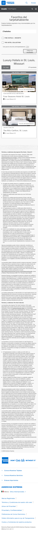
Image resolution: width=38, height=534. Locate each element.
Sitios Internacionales (17, 492)
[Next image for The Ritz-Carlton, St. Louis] (34, 117)
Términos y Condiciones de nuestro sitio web (17, 502)
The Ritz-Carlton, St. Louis (15, 130)
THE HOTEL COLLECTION (13, 42)
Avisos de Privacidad (9, 506)
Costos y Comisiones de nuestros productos (17, 522)
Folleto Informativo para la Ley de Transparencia (18, 518)
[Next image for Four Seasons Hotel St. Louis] (34, 83)
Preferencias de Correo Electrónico (13, 514)
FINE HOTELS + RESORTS (13, 38)
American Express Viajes (18, 308)
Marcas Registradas (8, 498)
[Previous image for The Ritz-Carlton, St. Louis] (4, 117)
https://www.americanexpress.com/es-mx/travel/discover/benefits (17, 271)
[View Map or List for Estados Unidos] (6, 67)
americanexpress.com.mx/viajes (9, 157)
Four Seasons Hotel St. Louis (16, 96)
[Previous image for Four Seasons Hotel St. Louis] (4, 83)
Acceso (33, 3)
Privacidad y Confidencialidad (12, 510)
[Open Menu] (3, 3)
